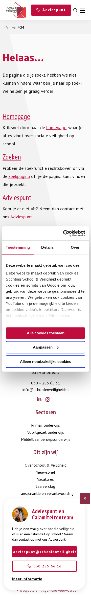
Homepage (16, 116)
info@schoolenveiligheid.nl (45, 389)
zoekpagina (19, 176)
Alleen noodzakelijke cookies (45, 361)
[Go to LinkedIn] (41, 399)
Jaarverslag (45, 486)
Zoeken (12, 157)
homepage (56, 127)
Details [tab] (47, 247)
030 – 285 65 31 (45, 382)
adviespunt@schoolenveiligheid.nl (45, 551)
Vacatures (45, 479)
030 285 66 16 (47, 566)
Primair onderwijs (45, 425)
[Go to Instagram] (50, 399)
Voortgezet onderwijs (45, 432)
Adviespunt (17, 197)
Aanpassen (43, 347)
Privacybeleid (27, 590)
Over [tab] (75, 247)
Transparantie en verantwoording (46, 493)
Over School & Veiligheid (45, 465)
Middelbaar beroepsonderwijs (45, 439)
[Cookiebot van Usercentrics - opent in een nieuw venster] (64, 233)
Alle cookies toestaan (45, 333)
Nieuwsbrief (45, 472)
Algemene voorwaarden (59, 590)
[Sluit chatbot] (85, 498)
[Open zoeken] (75, 10)
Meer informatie (27, 578)
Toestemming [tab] (18, 247)
